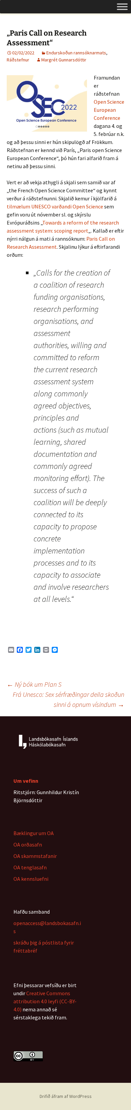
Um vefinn (25, 780)
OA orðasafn (27, 844)
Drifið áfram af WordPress (66, 1096)
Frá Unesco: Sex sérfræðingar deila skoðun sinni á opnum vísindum (68, 699)
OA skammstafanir (35, 856)
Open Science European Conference (109, 109)
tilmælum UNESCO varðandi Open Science (55, 206)
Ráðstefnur (18, 60)
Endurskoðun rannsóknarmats (76, 53)
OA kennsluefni (30, 878)
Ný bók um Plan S (34, 684)
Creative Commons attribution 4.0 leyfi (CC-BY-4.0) (45, 1001)
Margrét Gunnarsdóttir (63, 60)
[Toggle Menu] (122, 6)
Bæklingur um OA (33, 833)
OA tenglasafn (30, 867)
